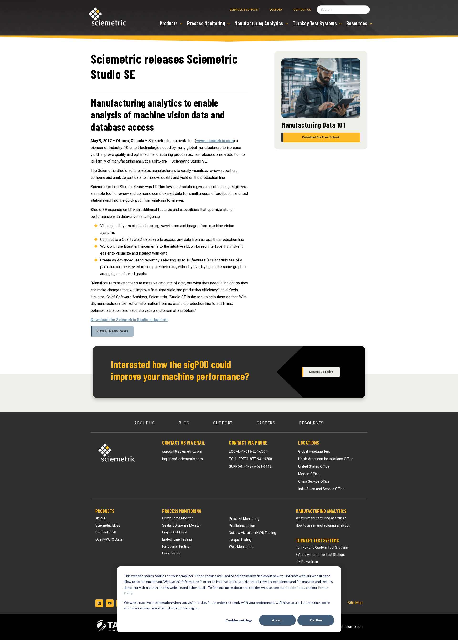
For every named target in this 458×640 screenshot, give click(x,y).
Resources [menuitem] (311, 423)
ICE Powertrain (307, 561)
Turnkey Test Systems (317, 540)
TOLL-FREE (250, 459)
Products (104, 511)
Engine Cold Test (174, 532)
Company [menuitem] (276, 9)
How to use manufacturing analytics (323, 525)
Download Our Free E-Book (321, 137)
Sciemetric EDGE (107, 525)
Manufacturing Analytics (321, 511)
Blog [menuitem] (184, 423)
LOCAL (248, 451)
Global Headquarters (314, 451)
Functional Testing (176, 546)
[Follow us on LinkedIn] (99, 603)
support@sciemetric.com (182, 451)
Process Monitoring (181, 511)
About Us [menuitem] (144, 423)
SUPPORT (250, 466)
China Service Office (314, 481)
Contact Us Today (321, 372)
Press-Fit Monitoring (244, 519)
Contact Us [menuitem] (302, 9)
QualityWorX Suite (109, 539)
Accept (277, 620)
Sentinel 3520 (105, 532)
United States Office (313, 466)
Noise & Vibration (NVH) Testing (252, 533)
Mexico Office (309, 474)
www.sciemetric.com (215, 140)
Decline (316, 620)
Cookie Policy (295, 587)
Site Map (355, 602)
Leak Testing (171, 553)
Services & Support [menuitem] (244, 9)
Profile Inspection (242, 525)
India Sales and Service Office (321, 489)
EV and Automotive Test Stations (321, 555)
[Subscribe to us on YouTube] (110, 603)
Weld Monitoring (241, 546)
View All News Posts (112, 331)
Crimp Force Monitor (177, 518)
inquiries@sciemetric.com (182, 459)
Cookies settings (239, 620)
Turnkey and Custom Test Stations (322, 547)
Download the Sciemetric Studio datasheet (129, 319)
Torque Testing (240, 540)
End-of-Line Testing (177, 539)
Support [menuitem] (223, 423)
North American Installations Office (325, 459)
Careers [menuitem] (266, 423)
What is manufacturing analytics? (321, 518)
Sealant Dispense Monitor (181, 525)
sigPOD (100, 518)
